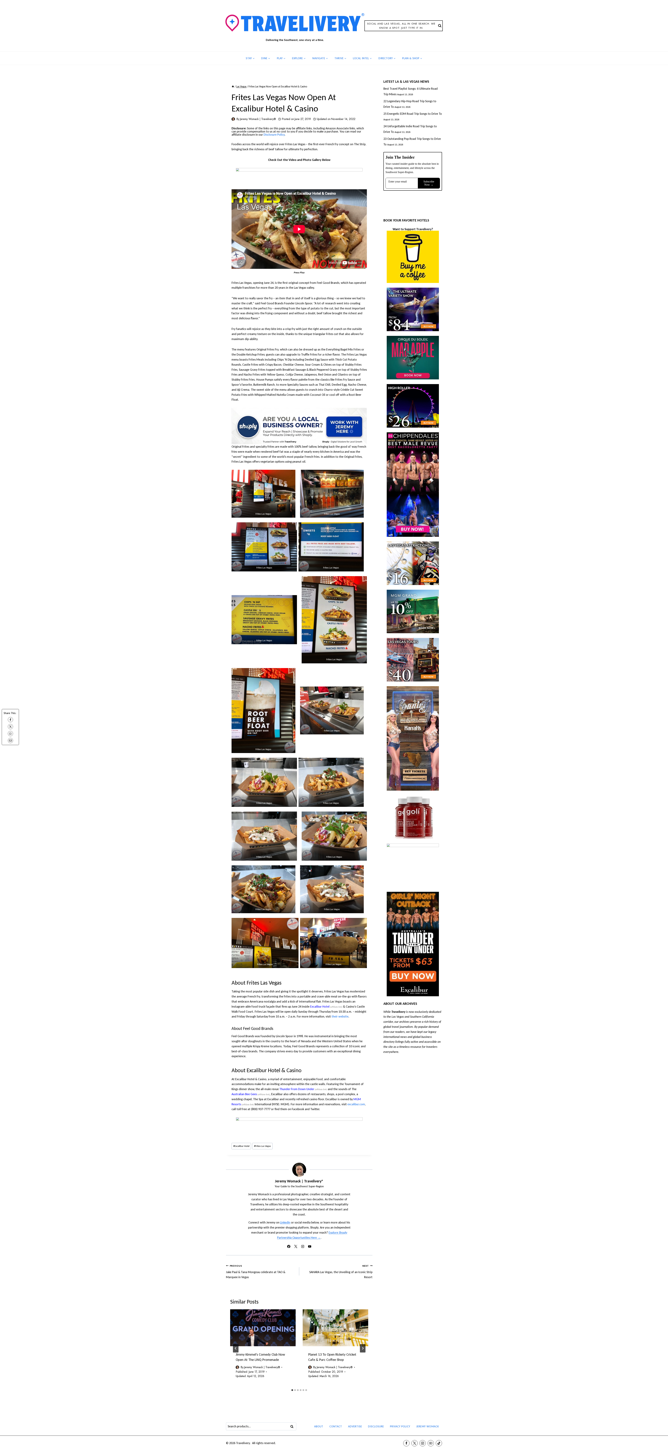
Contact (335, 1426)
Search (293, 1426)
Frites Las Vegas (262, 1146)
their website (340, 1016)
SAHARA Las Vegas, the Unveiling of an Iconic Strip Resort (340, 1271)
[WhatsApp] (10, 733)
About (318, 1426)
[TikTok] (439, 1443)
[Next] (362, 1348)
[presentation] (263, 1327)
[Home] (233, 86)
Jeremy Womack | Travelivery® (258, 119)
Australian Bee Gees (244, 1094)
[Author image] (233, 119)
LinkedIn (285, 1222)
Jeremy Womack (427, 1426)
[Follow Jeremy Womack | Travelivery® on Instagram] (303, 1246)
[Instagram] (422, 1443)
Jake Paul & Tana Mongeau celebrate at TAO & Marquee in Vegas (255, 1271)
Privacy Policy (400, 1426)
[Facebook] (10, 719)
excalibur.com (356, 1104)
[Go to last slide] (235, 1348)
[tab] (292, 1390)
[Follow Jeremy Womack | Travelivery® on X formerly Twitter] (296, 1246)
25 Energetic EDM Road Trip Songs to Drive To (412, 114)
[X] (10, 726)
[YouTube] (431, 1443)
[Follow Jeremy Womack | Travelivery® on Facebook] (289, 1246)
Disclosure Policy (274, 135)
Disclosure (376, 1426)
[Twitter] (414, 1443)
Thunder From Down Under (296, 1089)
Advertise (355, 1426)
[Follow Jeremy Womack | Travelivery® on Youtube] (310, 1246)
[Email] (10, 740)
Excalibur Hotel (319, 1006)
